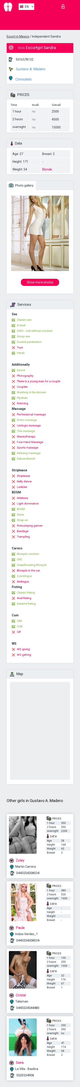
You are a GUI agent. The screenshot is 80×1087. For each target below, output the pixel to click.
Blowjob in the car (28, 570)
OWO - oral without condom (34, 330)
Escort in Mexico (18, 36)
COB (19, 626)
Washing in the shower (31, 392)
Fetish (21, 353)
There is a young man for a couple (38, 381)
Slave (20, 514)
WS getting (24, 654)
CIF (19, 632)
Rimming (22, 403)
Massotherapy (26, 436)
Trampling (23, 536)
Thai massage (26, 431)
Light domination (28, 503)
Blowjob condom (28, 554)
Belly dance (24, 481)
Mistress (22, 498)
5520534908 (25, 1075)
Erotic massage (27, 420)
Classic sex (24, 319)
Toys (20, 347)
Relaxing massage (28, 453)
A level (21, 325)
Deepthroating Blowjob (32, 565)
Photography (25, 375)
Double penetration (29, 342)
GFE (19, 559)
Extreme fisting (26, 603)
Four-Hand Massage (30, 442)
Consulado (23, 79)
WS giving (23, 649)
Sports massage (27, 447)
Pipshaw (22, 397)
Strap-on (22, 520)
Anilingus (23, 581)
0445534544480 (27, 1008)
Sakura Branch (26, 458)
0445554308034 (27, 873)
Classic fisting (26, 592)
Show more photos (40, 282)
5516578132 (24, 59)
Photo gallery (24, 185)
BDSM (21, 509)
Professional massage (31, 414)
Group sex (23, 336)
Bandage (22, 531)
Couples (22, 386)
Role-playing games (29, 525)
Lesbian (22, 487)
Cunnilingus (24, 576)
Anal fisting (24, 598)
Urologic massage (29, 425)
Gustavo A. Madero (30, 69)
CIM (19, 621)
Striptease (23, 476)
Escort (21, 370)
